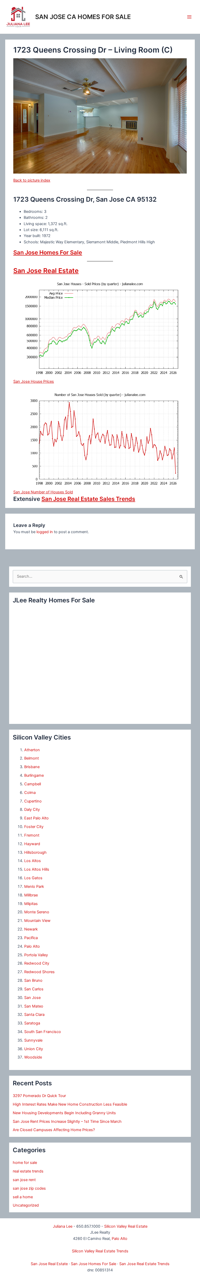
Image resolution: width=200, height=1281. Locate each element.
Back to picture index (31, 180)
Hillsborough (35, 852)
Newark (31, 929)
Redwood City (36, 963)
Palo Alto (32, 946)
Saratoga (32, 1023)
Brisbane (32, 766)
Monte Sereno (36, 912)
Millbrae (31, 895)
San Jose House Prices (33, 381)
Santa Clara (34, 1014)
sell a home (23, 1197)
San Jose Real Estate (46, 271)
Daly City (32, 809)
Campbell (32, 784)
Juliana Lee (62, 1226)
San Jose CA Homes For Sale (83, 17)
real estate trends (28, 1171)
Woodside (33, 1057)
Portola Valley (36, 955)
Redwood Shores (39, 972)
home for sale (25, 1162)
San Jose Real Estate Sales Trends (88, 498)
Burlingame (34, 775)
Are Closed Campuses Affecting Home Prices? (54, 1129)
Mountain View (37, 920)
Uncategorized (26, 1205)
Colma (30, 792)
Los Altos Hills (36, 869)
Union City (33, 1049)
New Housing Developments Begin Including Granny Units (64, 1113)
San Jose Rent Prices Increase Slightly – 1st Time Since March (67, 1121)
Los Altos (32, 860)
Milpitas (31, 903)
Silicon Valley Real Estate (125, 1226)
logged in (44, 532)
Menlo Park (34, 886)
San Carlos (33, 989)
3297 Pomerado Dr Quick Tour (39, 1095)
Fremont (31, 835)
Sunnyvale (33, 1040)
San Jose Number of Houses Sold (43, 492)
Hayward (32, 844)
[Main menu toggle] (189, 16)
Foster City (33, 826)
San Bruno (33, 980)
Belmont (31, 758)
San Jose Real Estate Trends (144, 1263)
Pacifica (31, 937)
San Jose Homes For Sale (47, 252)
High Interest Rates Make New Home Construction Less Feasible (70, 1104)
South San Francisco (42, 1031)
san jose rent (24, 1179)
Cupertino (33, 801)
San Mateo (33, 1006)
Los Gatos (33, 878)
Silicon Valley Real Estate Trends (100, 1251)
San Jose (32, 997)
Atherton (32, 750)
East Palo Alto (36, 818)
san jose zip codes (29, 1188)
